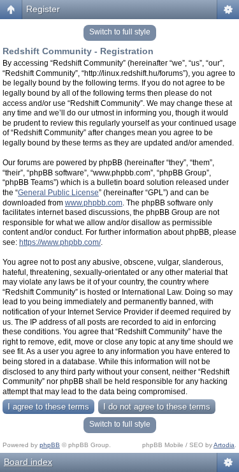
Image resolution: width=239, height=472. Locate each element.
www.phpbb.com (93, 202)
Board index (28, 462)
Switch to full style (119, 31)
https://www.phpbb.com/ (60, 242)
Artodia (224, 444)
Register (43, 9)
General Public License (58, 192)
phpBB (50, 444)
